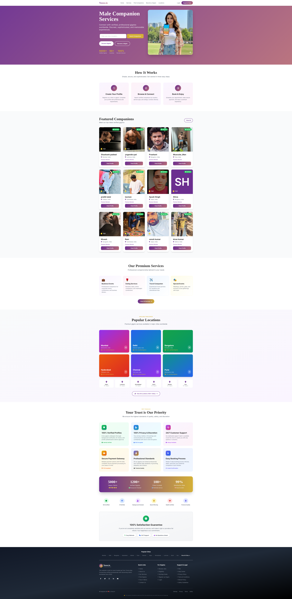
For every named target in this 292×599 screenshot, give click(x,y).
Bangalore (116, 555)
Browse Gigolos (106, 43)
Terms (186, 591)
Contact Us (142, 582)
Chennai (144, 555)
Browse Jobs (162, 569)
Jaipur (150, 555)
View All (188, 120)
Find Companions (139, 3)
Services (128, 3)
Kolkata (132, 555)
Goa (178, 555)
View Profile (110, 163)
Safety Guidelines (183, 582)
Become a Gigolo (151, 3)
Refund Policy (182, 579)
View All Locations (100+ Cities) (146, 393)
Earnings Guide (163, 574)
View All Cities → (185, 555)
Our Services (143, 574)
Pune (138, 555)
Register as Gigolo (164, 577)
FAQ (179, 569)
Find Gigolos (143, 577)
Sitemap (175, 591)
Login (178, 3)
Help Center (181, 571)
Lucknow (166, 555)
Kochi (172, 555)
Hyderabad (125, 555)
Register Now (187, 3)
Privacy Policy (182, 574)
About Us (142, 571)
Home (122, 3)
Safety (191, 591)
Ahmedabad (158, 555)
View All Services (145, 301)
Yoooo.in (103, 3)
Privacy (181, 591)
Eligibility (161, 571)
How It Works (143, 579)
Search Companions (135, 36)
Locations (161, 3)
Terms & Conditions (183, 577)
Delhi (110, 555)
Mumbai (104, 555)
